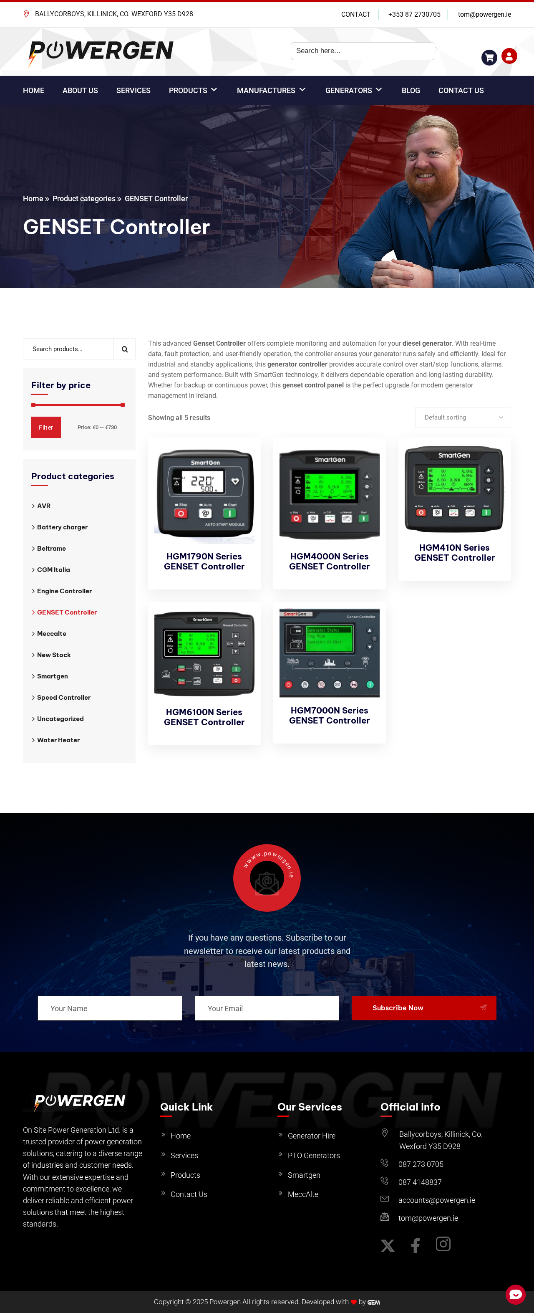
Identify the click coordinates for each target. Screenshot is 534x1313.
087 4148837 (420, 1182)
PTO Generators (314, 1155)
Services (184, 1155)
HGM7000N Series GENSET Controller (329, 715)
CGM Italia (53, 570)
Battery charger (62, 527)
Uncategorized (60, 719)
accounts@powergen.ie (436, 1200)
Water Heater (58, 740)
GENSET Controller (67, 612)
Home (33, 198)
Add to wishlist (240, 479)
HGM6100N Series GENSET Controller (204, 717)
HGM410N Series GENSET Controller (454, 552)
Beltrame (51, 548)
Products (185, 1175)
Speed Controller (64, 697)
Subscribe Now (398, 1008)
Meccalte (51, 634)
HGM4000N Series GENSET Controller (329, 561)
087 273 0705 (420, 1164)
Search (124, 348)
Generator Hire (311, 1135)
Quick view (240, 498)
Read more (240, 624)
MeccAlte (303, 1194)
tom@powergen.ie (484, 14)
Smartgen (52, 676)
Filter (46, 427)
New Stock (54, 655)
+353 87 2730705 (414, 14)
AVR (44, 506)
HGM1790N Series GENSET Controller (204, 561)
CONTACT (356, 14)
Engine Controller (64, 591)
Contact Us (189, 1194)
